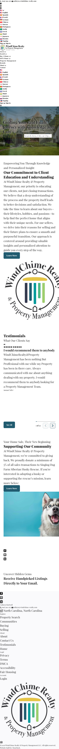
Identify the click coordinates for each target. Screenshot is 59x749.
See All (9, 425)
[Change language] (2, 10)
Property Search (10, 617)
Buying (4, 625)
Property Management (8, 61)
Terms (4, 659)
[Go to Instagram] (1, 6)
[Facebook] (5, 550)
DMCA (4, 663)
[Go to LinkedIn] (1, 8)
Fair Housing (8, 672)
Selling (4, 629)
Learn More (11, 255)
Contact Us (7, 640)
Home (3, 649)
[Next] (52, 425)
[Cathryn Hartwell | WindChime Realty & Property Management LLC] (29, 739)
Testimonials (8, 644)
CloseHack (16, 748)
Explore (3, 614)
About (2, 65)
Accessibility (8, 668)
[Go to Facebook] (1, 3)
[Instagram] (5, 554)
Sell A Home (4, 58)
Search (2, 54)
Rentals (2, 63)
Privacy (4, 655)
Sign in (8, 43)
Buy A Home (4, 56)
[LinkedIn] (5, 558)
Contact (2, 67)
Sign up (2, 43)
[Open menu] (1, 105)
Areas (2, 52)
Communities (8, 621)
